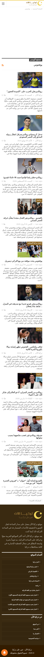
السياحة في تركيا (34, 581)
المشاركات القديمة (35, 501)
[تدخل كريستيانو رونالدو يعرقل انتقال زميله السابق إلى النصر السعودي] (30, 123)
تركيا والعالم (33, 576)
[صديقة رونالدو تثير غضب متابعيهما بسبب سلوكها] (30, 424)
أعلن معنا (36, 629)
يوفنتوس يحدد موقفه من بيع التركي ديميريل (23, 261)
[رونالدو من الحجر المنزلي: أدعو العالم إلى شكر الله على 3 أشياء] (30, 381)
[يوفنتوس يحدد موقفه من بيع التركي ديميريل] (30, 249)
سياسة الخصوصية (34, 638)
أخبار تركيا (36, 562)
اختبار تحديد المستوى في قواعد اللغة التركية (24, 600)
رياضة (39, 74)
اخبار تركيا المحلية (32, 567)
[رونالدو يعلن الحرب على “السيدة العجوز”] (30, 80)
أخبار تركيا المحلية (34, 243)
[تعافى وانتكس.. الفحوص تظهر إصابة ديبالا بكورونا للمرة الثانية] (30, 335)
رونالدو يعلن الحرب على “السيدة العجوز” (24, 92)
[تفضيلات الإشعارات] (4, 652)
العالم (39, 160)
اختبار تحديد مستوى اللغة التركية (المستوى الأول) (23, 595)
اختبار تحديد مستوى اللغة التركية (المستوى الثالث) (22, 604)
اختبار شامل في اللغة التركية (30, 590)
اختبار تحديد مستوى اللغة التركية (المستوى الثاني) (22, 609)
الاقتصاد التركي (32, 571)
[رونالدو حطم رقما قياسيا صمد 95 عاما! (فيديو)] (30, 166)
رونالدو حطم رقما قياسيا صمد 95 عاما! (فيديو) (22, 178)
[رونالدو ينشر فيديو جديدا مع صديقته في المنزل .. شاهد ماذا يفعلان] (30, 292)
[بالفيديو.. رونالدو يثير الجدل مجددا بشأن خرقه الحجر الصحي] (30, 206)
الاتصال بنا (36, 634)
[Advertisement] (22, 34)
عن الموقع (36, 624)
